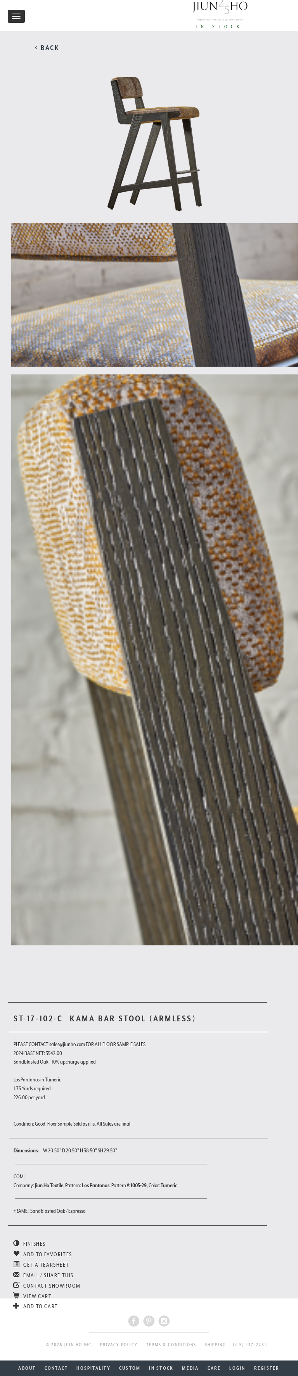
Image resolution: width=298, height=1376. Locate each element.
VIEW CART (37, 1296)
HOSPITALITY (93, 1368)
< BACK (47, 48)
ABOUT (27, 1368)
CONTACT (56, 1368)
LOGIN (237, 1368)
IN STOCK (161, 1368)
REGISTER (267, 1368)
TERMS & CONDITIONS (171, 1344)
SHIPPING (215, 1344)
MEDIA (190, 1368)
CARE (214, 1368)
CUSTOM (129, 1368)
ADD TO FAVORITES (47, 1254)
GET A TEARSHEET (45, 1265)
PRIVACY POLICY (119, 1344)
